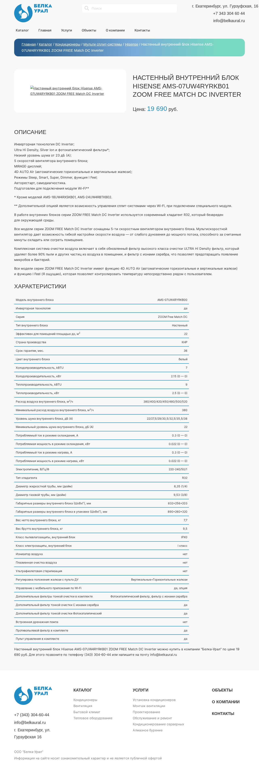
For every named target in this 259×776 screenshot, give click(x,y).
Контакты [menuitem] (142, 30)
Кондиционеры (67, 44)
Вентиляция (82, 706)
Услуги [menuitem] (66, 30)
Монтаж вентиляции (149, 706)
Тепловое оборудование (92, 718)
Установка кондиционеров (154, 700)
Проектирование (146, 712)
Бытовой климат (86, 712)
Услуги (140, 690)
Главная (29, 44)
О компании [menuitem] (115, 30)
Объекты (222, 690)
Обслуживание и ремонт (152, 718)
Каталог (45, 44)
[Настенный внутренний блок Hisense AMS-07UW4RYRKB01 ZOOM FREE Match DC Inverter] (70, 91)
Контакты (223, 713)
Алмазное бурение (147, 730)
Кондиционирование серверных (158, 724)
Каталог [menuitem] (22, 30)
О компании (226, 702)
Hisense (131, 44)
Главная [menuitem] (44, 30)
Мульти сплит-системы (102, 44)
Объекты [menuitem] (89, 30)
